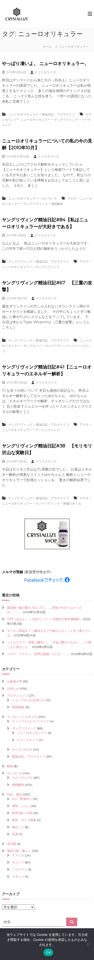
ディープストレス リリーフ (30, 721)
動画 (10, 766)
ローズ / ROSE (22, 749)
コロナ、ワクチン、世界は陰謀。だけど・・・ (38, 654)
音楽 (15, 834)
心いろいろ (49, 198)
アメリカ (18, 855)
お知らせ (13, 688)
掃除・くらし (21, 806)
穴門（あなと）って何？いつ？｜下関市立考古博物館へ (44, 619)
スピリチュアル (22, 778)
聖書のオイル (72, 503)
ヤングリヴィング (66, 119)
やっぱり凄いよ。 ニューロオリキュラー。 (45, 63)
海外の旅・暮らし (19, 851)
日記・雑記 (14, 794)
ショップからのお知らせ (28, 700)
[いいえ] (87, 944)
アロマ (71, 198)
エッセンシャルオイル (22, 717)
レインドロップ (27, 740)
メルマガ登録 (12, 572)
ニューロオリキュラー (23, 114)
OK (48, 952)
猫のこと (18, 827)
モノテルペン (33, 346)
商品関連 (18, 707)
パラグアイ (19, 869)
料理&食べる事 (22, 813)
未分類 (11, 844)
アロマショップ (17, 695)
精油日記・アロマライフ (58, 114)
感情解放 (57, 204)
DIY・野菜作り (22, 799)
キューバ (18, 862)
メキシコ (18, 876)
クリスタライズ (45, 72)
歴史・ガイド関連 (24, 820)
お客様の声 (14, 681)
